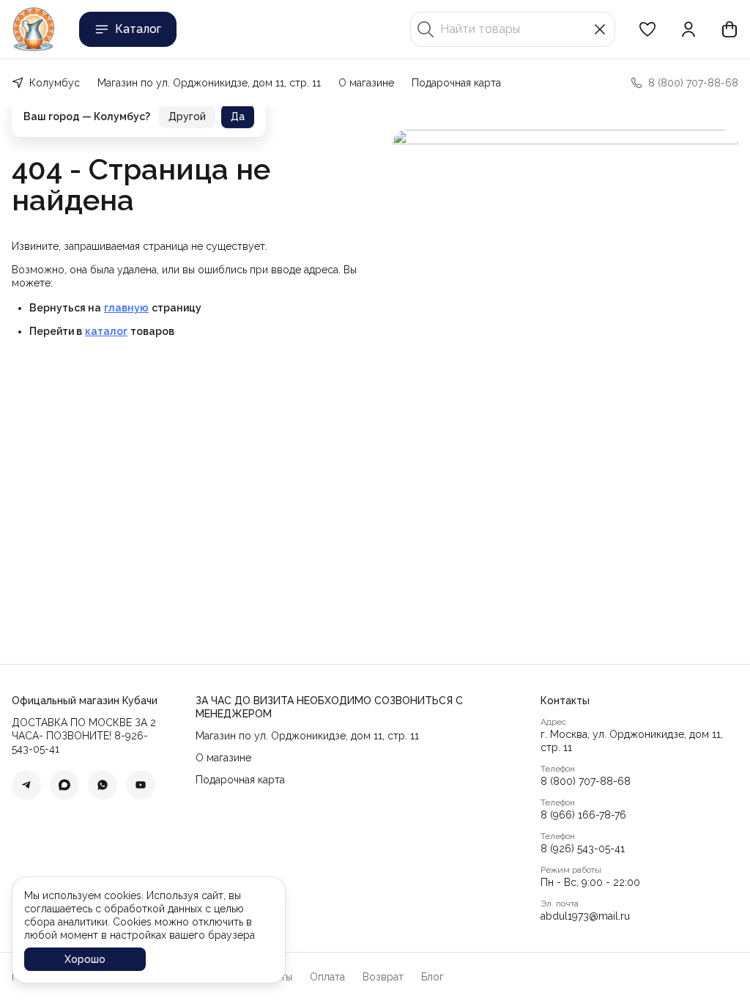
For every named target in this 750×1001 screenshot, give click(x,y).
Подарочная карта (456, 83)
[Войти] (688, 29)
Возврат (383, 977)
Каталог (138, 29)
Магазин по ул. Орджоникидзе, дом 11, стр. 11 (209, 83)
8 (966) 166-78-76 (583, 815)
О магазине (366, 83)
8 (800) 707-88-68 (586, 781)
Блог (432, 977)
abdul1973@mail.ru (585, 916)
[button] (647, 29)
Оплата (327, 977)
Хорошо (84, 959)
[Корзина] (729, 29)
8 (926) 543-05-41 (583, 848)
